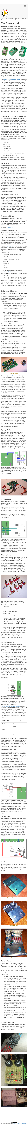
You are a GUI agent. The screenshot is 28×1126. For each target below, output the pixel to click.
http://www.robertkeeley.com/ (8, 271)
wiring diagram (9, 227)
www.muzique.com (12, 376)
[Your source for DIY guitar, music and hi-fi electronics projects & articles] (14, 10)
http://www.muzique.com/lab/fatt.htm (10, 706)
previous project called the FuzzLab (11, 79)
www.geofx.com (10, 246)
